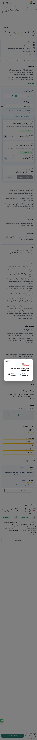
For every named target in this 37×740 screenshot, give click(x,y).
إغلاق (7, 361)
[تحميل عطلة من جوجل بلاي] (23, 374)
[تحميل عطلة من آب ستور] (12, 374)
